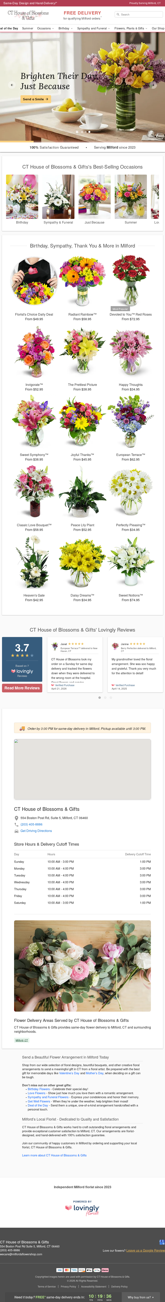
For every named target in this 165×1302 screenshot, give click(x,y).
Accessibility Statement (93, 1286)
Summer (27, 28)
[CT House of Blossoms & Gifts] (28, 15)
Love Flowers (36, 1093)
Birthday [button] (64, 28)
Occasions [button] (44, 28)
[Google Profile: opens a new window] (162, 1242)
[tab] (82, 132)
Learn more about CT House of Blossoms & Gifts (54, 1155)
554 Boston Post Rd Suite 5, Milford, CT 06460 (30, 1246)
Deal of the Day (38, 1105)
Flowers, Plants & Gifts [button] (129, 28)
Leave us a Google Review (145, 1250)
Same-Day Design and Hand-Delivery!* (30, 3)
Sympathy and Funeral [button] (92, 28)
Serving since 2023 (114, 147)
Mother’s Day (94, 1073)
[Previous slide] (12, 85)
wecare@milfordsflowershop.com (21, 1254)
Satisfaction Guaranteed (54, 147)
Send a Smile (33, 99)
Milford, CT (22, 1040)
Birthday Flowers (39, 1089)
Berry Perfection (129, 648)
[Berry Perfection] (115, 646)
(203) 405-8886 (31, 824)
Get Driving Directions (36, 831)
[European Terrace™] (55, 646)
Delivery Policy (119, 1286)
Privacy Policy (68, 1286)
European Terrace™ (70, 648)
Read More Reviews (22, 688)
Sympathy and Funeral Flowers (48, 1097)
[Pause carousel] (77, 131)
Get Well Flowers (39, 1101)
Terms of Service (47, 1286)
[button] (99, 697)
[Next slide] (153, 85)
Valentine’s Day (69, 1073)
